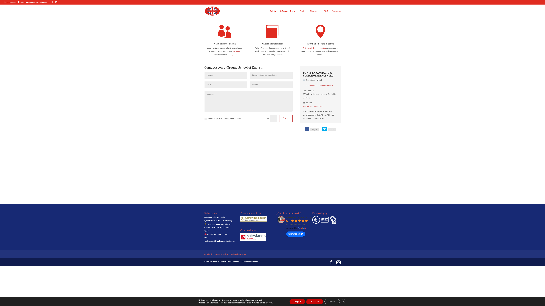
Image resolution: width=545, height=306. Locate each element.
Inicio (273, 11)
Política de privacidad (238, 254)
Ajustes (332, 301)
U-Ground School (287, 11)
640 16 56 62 (318, 106)
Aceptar (297, 301)
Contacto (336, 11)
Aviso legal (208, 254)
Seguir (314, 129)
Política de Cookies (221, 254)
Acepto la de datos (224, 119)
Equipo (303, 11)
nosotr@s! (237, 51)
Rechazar (315, 301)
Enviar (286, 118)
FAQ (326, 11)
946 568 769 (307, 106)
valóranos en (294, 233)
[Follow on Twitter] (324, 129)
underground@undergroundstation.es (318, 85)
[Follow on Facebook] (307, 129)
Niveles (313, 11)
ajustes (269, 303)
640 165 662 (232, 55)
